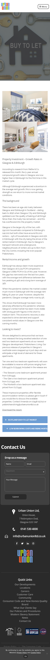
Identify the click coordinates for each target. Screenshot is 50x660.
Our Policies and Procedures (25, 611)
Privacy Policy (10, 646)
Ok (26, 656)
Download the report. (12, 410)
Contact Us (25, 621)
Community (25, 597)
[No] (47, 653)
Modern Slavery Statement (25, 614)
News (25, 617)
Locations (25, 587)
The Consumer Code (31, 646)
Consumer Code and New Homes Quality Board (25, 603)
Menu (44, 6)
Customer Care (25, 594)
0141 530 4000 (29, 529)
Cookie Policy (36, 653)
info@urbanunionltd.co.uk (29, 536)
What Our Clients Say (25, 607)
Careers (25, 591)
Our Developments (25, 584)
